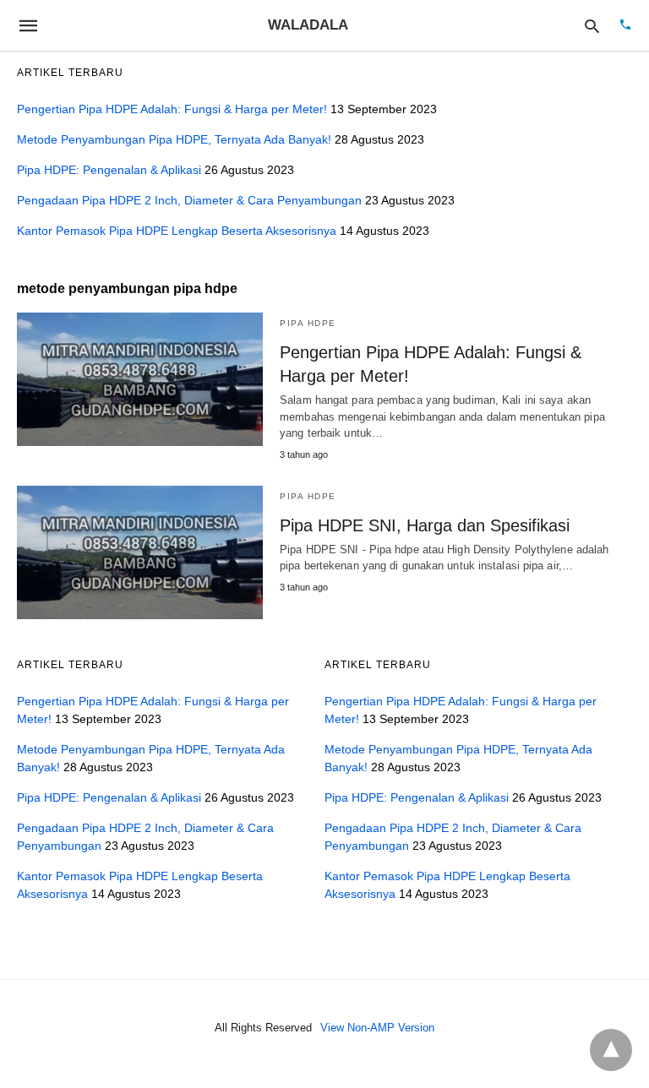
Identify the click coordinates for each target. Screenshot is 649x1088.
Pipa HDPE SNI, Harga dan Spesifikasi (425, 525)
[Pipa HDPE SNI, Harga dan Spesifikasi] (140, 552)
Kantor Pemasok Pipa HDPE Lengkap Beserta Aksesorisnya (176, 230)
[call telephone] (625, 26)
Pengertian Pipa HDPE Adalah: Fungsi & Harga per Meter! (172, 109)
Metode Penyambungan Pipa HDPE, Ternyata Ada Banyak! (174, 139)
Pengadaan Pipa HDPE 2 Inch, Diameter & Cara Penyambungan (189, 200)
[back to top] (611, 1050)
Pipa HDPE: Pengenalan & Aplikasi (109, 170)
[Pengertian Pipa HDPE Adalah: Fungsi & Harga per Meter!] (140, 379)
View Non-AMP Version (377, 1027)
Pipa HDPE (308, 323)
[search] (592, 25)
